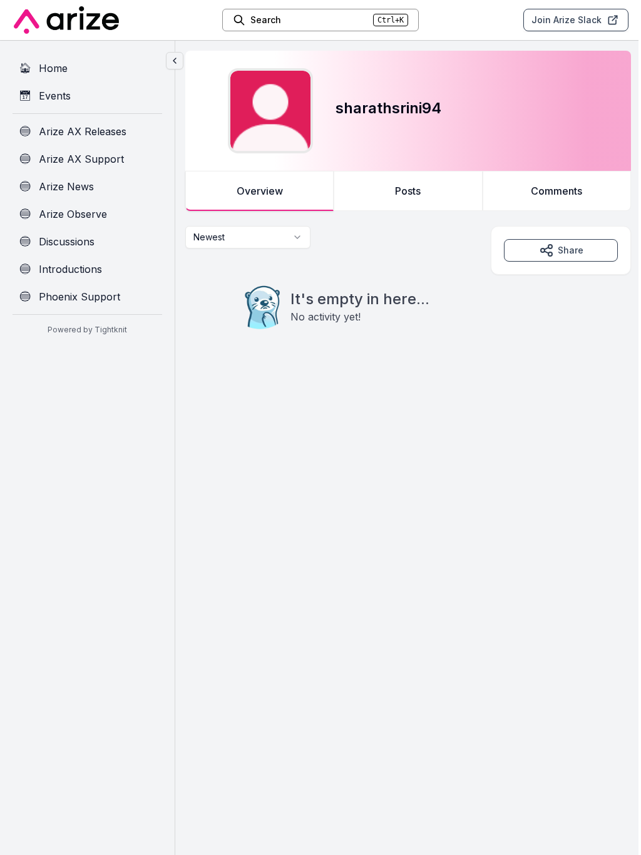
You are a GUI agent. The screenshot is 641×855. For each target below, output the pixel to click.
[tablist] (408, 191)
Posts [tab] (408, 191)
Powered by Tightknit (87, 329)
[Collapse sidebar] (174, 60)
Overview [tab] (260, 191)
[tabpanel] (408, 303)
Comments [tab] (556, 191)
